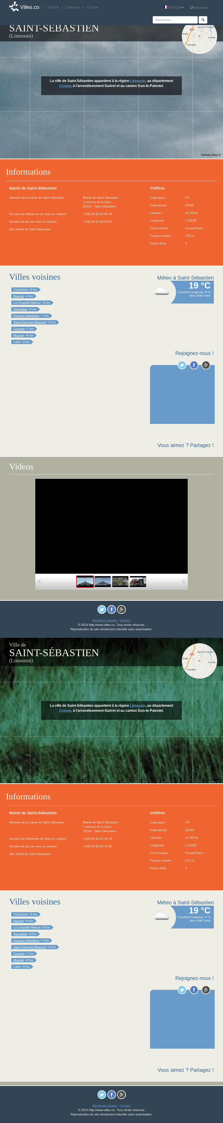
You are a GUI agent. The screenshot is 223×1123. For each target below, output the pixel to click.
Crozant (19, 329)
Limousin (137, 81)
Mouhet (19, 335)
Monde (199, 8)
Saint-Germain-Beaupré (30, 322)
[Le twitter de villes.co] (181, 365)
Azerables (20, 309)
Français (174, 7)
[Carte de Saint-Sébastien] (199, 36)
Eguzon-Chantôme (26, 315)
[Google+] (205, 365)
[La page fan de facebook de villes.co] (193, 365)
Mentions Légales (105, 620)
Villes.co (29, 7)
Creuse (65, 86)
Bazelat (19, 296)
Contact (125, 620)
